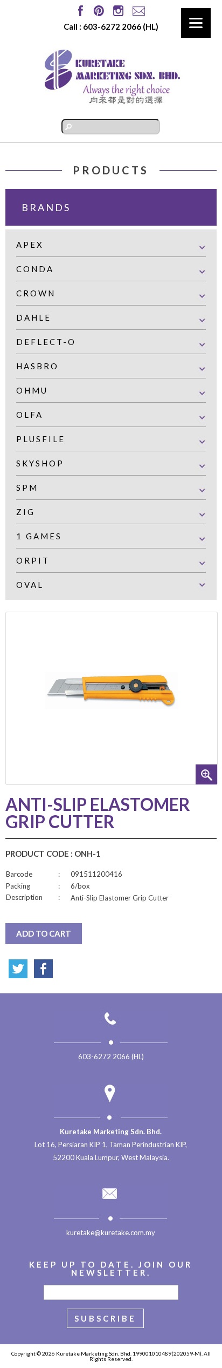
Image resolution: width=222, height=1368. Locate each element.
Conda (35, 269)
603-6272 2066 (112, 26)
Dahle (33, 317)
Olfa (29, 414)
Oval (30, 585)
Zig (25, 512)
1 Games (39, 536)
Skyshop (40, 463)
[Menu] (196, 23)
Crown (36, 293)
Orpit (33, 560)
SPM (27, 487)
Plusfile (40, 439)
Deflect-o (46, 342)
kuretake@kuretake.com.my (110, 1232)
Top (212, 1358)
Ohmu (32, 390)
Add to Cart (43, 933)
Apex (30, 244)
